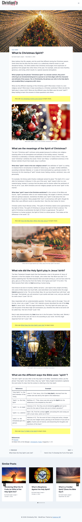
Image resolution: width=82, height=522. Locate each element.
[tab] (37, 502)
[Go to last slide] (4, 484)
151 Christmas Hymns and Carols (31, 99)
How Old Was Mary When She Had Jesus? (34, 221)
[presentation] (14, 475)
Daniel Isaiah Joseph (18, 56)
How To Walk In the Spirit (29, 431)
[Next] (77, 484)
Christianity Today (36, 442)
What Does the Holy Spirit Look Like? (33, 325)
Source (16, 440)
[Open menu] (78, 3)
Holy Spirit (15, 49)
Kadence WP (57, 517)
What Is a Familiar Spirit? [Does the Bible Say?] (67, 489)
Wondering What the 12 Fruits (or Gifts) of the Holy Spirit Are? (13, 489)
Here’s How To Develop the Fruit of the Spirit (58, 451)
